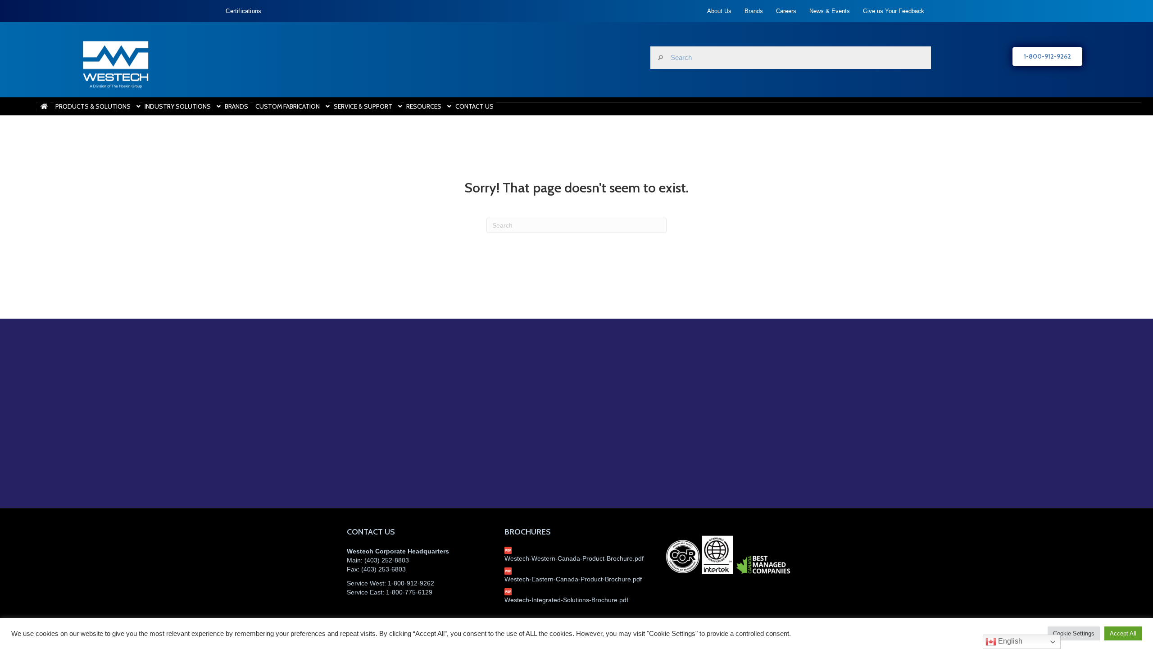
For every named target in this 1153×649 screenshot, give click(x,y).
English (1009, 641)
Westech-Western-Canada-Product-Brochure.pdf (574, 558)
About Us (719, 11)
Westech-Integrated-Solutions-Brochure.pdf (566, 599)
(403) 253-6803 (383, 569)
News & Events (829, 11)
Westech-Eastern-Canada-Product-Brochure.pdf (573, 579)
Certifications (243, 11)
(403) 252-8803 (386, 560)
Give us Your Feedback (893, 11)
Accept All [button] (1123, 633)
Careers (786, 11)
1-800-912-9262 (411, 583)
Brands (753, 11)
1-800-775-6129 (409, 592)
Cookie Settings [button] (1073, 633)
